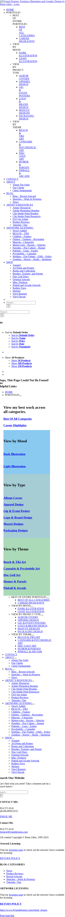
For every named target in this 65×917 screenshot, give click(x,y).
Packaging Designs (15, 530)
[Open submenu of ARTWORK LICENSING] (33, 704)
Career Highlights (15, 425)
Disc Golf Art (11, 575)
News (9, 870)
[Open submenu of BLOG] (13, 669)
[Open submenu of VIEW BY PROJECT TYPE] (42, 615)
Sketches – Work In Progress (20, 879)
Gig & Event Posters (16, 511)
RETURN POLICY (10, 858)
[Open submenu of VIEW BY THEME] (33, 635)
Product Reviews (14, 873)
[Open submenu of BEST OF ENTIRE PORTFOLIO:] (48, 597)
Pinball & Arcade (14, 588)
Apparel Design (13, 504)
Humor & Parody (15, 581)
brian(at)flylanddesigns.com (14, 832)
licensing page (16, 850)
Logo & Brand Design (17, 517)
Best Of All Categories (17, 418)
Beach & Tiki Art (14, 562)
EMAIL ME (6, 816)
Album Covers (12, 498)
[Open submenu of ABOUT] (15, 658)
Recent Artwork (14, 876)
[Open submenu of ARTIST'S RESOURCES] (33, 681)
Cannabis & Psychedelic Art (21, 568)
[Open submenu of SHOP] (13, 738)
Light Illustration (14, 466)
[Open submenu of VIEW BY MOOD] (32, 606)
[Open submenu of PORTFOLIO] (20, 395)
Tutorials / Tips (13, 882)
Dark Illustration (14, 454)
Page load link (7, 915)
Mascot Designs (13, 524)
